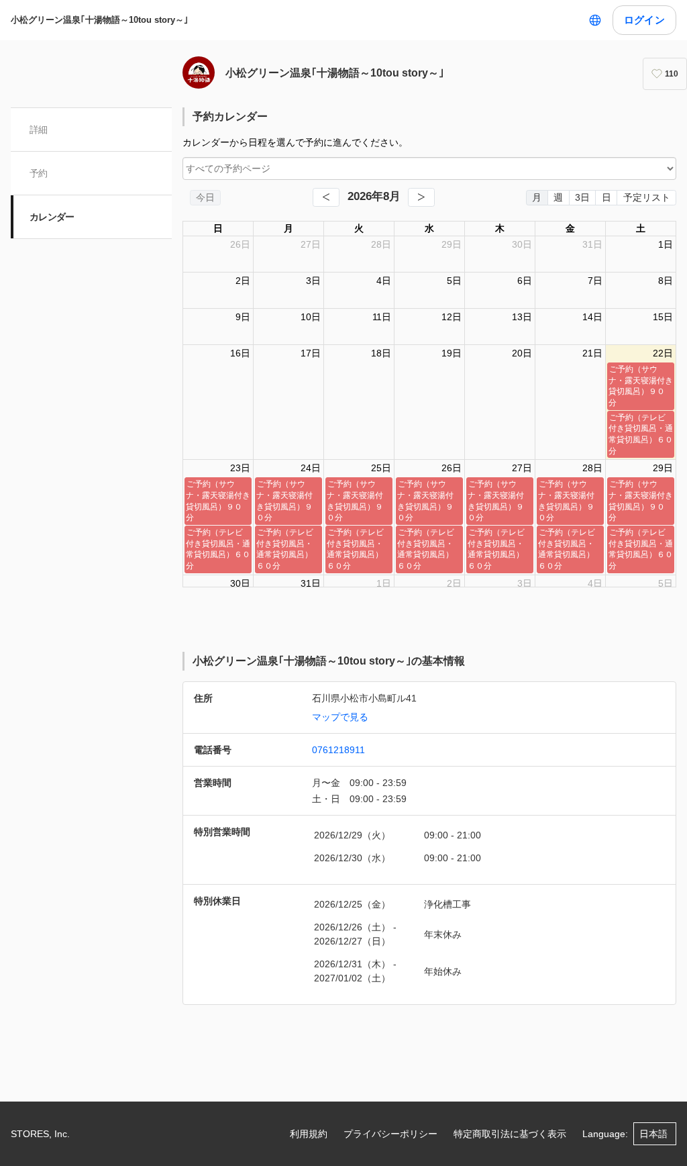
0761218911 (338, 749)
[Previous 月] (326, 197)
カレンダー (52, 216)
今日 (205, 197)
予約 (39, 173)
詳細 (39, 129)
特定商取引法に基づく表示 (510, 1133)
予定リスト (646, 197)
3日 (582, 197)
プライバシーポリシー (390, 1133)
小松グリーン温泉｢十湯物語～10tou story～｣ (100, 20)
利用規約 (308, 1133)
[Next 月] (421, 197)
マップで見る (340, 717)
